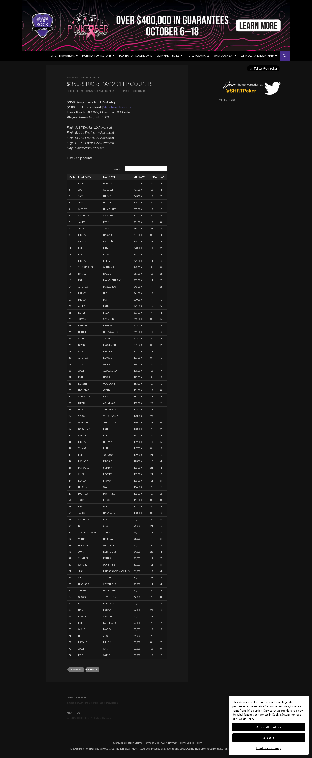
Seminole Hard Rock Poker (127, 90)
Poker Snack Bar (223, 55)
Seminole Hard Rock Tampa (257, 55)
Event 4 (92, 669)
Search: (118, 169)
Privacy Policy (177, 742)
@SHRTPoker (227, 99)
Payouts (125, 107)
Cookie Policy (194, 742)
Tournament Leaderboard (135, 55)
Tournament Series (167, 55)
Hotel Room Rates (198, 55)
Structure (110, 107)
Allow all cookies (268, 727)
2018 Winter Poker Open (83, 77)
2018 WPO (76, 669)
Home (52, 55)
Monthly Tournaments (96, 55)
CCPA (164, 742)
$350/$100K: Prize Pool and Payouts (92, 700)
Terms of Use (151, 742)
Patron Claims (134, 742)
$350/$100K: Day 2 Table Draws (89, 715)
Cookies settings (268, 748)
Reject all (269, 737)
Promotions (67, 55)
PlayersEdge (118, 742)
